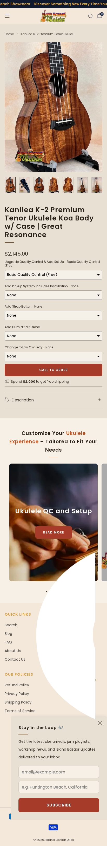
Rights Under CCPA (74, 650)
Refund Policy (17, 685)
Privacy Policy (17, 693)
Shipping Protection (75, 633)
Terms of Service (20, 710)
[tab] (46, 591)
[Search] (90, 15)
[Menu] (7, 15)
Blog (8, 633)
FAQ (8, 642)
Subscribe (58, 805)
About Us (13, 650)
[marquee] (53, 4)
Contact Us (15, 659)
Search (11, 625)
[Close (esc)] (100, 723)
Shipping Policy (18, 702)
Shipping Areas (70, 625)
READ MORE (53, 532)
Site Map (65, 642)
